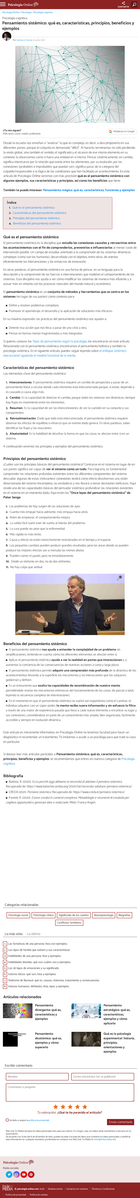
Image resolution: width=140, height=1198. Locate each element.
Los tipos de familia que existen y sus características (39, 950)
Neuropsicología (103, 915)
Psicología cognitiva (43, 12)
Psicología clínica (43, 915)
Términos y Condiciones (103, 1189)
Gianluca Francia (24, 40)
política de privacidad (39, 1120)
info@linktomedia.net (105, 1139)
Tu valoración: (46, 1113)
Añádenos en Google (124, 131)
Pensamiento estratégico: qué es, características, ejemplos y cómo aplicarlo (117, 1014)
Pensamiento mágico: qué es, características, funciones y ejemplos (89, 190)
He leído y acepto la (29, 1120)
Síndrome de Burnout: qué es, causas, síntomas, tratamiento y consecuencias (53, 980)
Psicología (26, 12)
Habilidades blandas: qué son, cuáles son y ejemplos (39, 962)
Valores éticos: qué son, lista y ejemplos (32, 974)
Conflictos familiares (69, 922)
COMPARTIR (123, 7)
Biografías (124, 915)
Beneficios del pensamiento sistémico (37, 223)
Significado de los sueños (74, 915)
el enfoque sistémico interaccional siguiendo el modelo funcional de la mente (64, 353)
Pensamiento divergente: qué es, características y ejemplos (48, 1012)
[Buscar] (135, 4)
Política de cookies (39, 1194)
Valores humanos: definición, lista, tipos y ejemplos (38, 986)
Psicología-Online (10, 12)
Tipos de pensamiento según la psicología (59, 341)
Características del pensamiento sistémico (39, 213)
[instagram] (16, 1174)
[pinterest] (31, 1174)
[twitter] (9, 1174)
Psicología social (18, 915)
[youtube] (23, 1174)
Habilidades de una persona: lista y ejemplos (34, 956)
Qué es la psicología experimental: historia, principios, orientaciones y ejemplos (119, 1043)
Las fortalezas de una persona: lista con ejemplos (37, 943)
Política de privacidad (15, 1194)
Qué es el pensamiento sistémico (33, 207)
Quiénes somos (55, 1189)
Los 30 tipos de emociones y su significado (33, 968)
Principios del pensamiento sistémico (36, 218)
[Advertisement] (70, 854)
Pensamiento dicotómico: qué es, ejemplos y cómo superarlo (48, 1041)
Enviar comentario (120, 1122)
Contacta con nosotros (77, 1189)
